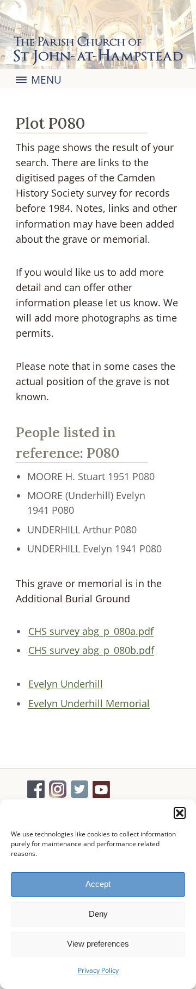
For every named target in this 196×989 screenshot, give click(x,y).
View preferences (98, 943)
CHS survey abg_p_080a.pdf (91, 631)
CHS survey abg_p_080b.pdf (91, 650)
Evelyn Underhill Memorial (89, 703)
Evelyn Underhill (65, 683)
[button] (179, 813)
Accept (98, 884)
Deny (98, 913)
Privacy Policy (98, 970)
